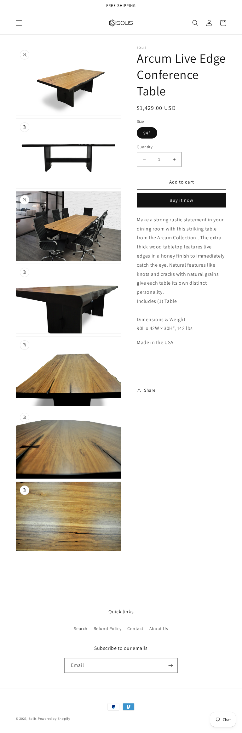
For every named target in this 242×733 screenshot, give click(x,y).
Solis (33, 718)
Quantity (145, 147)
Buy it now (181, 200)
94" (147, 133)
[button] (19, 23)
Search (81, 628)
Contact (135, 628)
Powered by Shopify (54, 718)
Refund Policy (108, 628)
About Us (158, 628)
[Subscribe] (170, 665)
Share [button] (150, 390)
